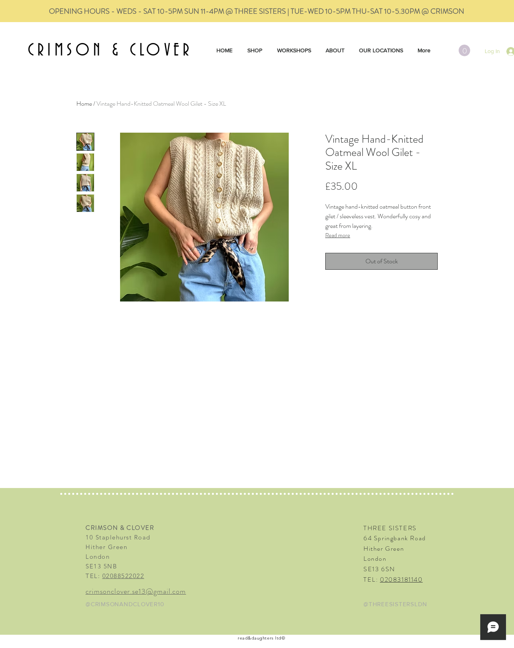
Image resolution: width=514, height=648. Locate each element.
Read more (337, 235)
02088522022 (123, 576)
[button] (464, 50)
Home (84, 103)
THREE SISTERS (390, 528)
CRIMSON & (79, 50)
